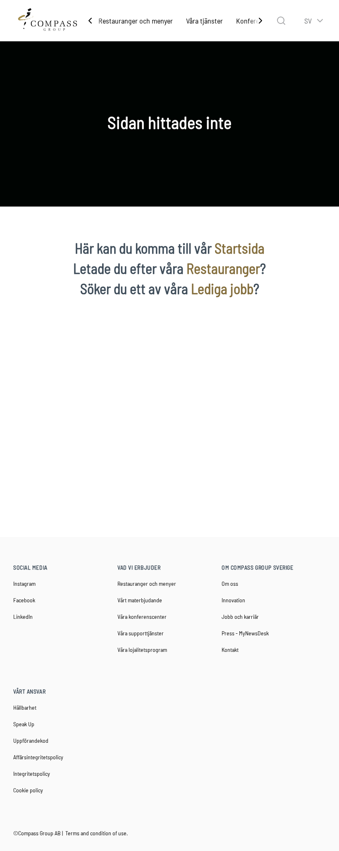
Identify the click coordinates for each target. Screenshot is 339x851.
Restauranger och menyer (135, 20)
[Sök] (281, 21)
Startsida (240, 248)
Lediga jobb (222, 288)
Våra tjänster (204, 20)
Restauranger (223, 268)
